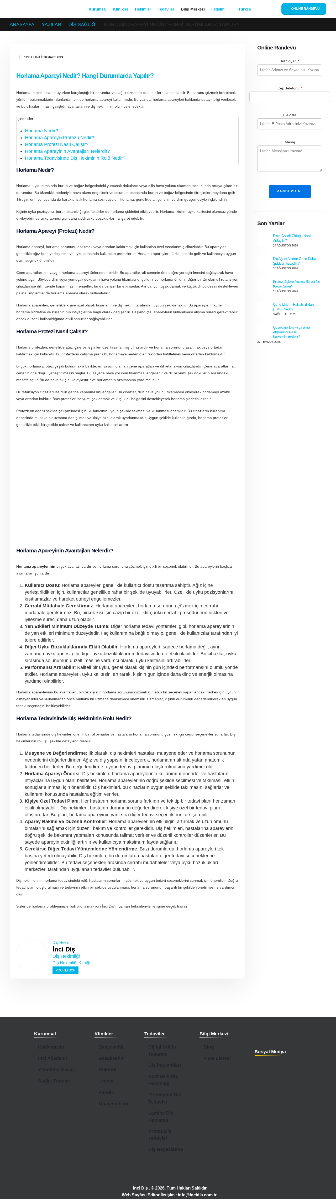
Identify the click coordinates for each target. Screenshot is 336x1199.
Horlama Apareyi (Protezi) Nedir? (59, 137)
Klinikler (120, 9)
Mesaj (290, 142)
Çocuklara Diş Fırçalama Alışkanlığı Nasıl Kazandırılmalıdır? (291, 332)
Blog (208, 1047)
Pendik (106, 1092)
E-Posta (289, 115)
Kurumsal (98, 9)
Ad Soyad (290, 61)
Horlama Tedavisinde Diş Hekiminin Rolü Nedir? (75, 158)
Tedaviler (166, 9)
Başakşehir (111, 1058)
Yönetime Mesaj (56, 1069)
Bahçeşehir (111, 1047)
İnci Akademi (52, 1058)
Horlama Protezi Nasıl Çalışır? (56, 144)
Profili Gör (66, 970)
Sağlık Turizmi (54, 1081)
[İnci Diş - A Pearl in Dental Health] (39, 9)
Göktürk (107, 1069)
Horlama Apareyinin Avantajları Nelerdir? (67, 151)
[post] (263, 240)
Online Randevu (305, 9)
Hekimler (143, 9)
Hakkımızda (51, 1047)
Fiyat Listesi (217, 1058)
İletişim (217, 9)
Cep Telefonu (289, 88)
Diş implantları (164, 1065)
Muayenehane (114, 1103)
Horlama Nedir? (41, 130)
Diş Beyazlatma (165, 1149)
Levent (106, 1081)
